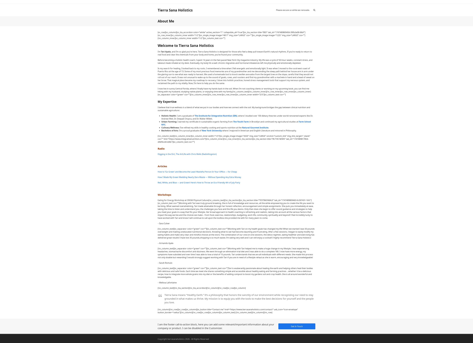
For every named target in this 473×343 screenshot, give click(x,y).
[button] (314, 10)
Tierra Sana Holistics (175, 10)
